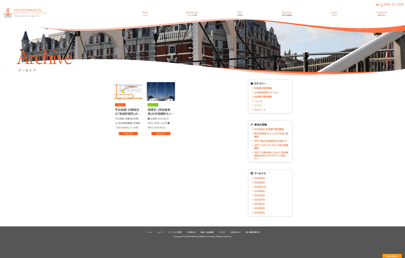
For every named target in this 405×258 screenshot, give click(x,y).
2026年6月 (259, 178)
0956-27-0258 (393, 4)
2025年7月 (259, 199)
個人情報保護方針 (253, 232)
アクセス (222, 232)
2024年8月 (259, 212)
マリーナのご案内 (175, 232)
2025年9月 (259, 190)
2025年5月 (259, 203)
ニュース (258, 100)
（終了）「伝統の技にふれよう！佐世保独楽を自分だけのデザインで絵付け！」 (271, 155)
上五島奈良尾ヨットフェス (266, 92)
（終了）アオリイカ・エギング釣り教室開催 (271, 147)
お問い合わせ (377, 4)
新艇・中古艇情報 (207, 232)
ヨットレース (260, 109)
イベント (258, 105)
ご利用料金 (191, 232)
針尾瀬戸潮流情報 (263, 88)
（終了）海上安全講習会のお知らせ (270, 140)
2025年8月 (259, 195)
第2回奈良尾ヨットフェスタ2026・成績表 (271, 135)
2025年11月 (260, 186)
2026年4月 (259, 182)
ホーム (149, 232)
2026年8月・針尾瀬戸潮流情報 (269, 129)
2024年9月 (259, 208)
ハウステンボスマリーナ (23, 12)
